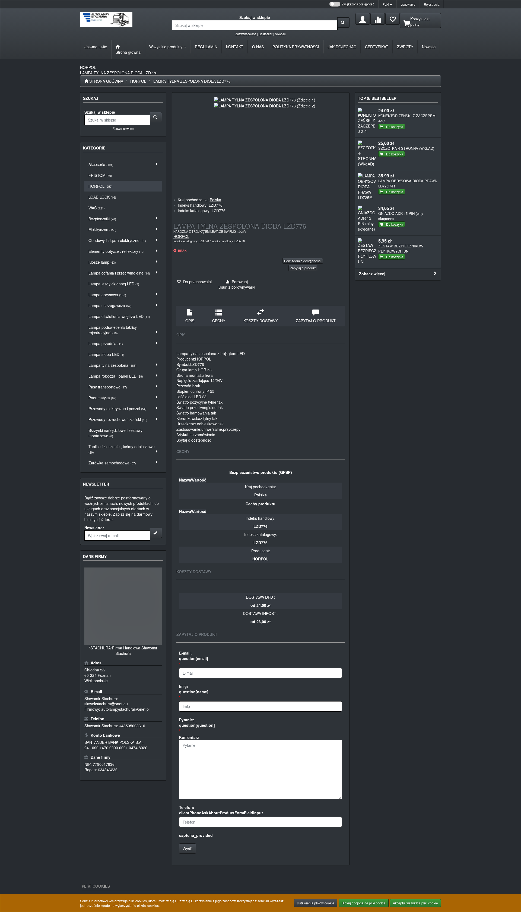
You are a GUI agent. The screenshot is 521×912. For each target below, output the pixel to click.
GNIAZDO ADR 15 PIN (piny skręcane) (400, 216)
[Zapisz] (156, 533)
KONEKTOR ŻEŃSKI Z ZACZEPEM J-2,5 (407, 118)
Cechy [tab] (218, 320)
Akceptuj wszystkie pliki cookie (415, 903)
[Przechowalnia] (392, 19)
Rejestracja (431, 4)
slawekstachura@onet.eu (106, 703)
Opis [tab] (189, 320)
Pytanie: (197, 722)
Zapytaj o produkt (303, 268)
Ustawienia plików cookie (315, 903)
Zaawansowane (245, 34)
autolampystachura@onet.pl (125, 709)
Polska (215, 199)
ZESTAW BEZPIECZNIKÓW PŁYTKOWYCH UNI (400, 248)
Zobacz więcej (372, 273)
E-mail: (193, 655)
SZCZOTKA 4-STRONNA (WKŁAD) (406, 148)
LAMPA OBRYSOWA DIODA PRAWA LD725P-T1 (407, 183)
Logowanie (408, 4)
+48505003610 (132, 725)
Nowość (280, 34)
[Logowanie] (362, 19)
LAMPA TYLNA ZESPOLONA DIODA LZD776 (192, 81)
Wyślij (187, 848)
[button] (387, 4)
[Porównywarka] (377, 19)
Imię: (193, 689)
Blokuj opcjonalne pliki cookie (364, 903)
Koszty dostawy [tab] (260, 320)
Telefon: (221, 810)
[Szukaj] (343, 22)
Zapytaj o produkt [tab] (316, 320)
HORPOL (138, 81)
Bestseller (265, 34)
